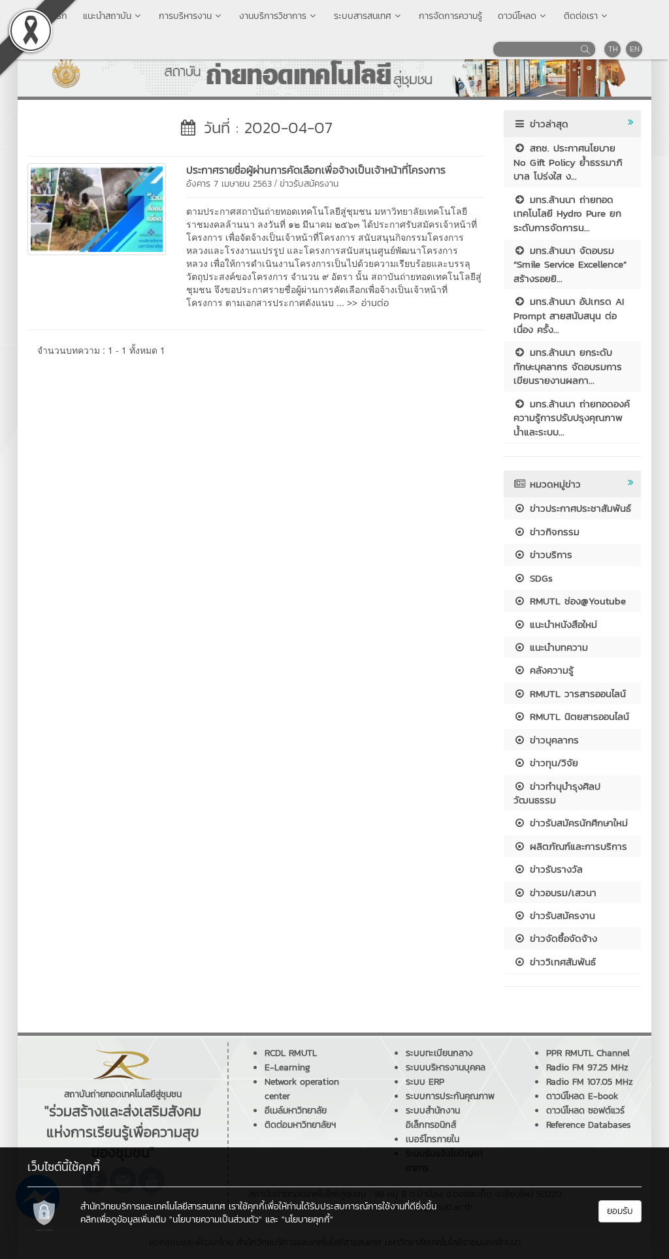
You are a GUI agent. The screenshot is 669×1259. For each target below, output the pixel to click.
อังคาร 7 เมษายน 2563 (229, 184)
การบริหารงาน (185, 16)
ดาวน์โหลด (517, 16)
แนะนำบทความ (557, 647)
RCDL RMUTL (291, 1053)
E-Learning (287, 1067)
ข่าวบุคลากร (552, 739)
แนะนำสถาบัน (107, 16)
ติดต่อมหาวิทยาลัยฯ (300, 1125)
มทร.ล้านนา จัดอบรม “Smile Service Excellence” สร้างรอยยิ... (570, 264)
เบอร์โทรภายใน (432, 1139)
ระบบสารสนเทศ (362, 16)
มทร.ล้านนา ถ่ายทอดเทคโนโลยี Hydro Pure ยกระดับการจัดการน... (567, 213)
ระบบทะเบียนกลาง (439, 1053)
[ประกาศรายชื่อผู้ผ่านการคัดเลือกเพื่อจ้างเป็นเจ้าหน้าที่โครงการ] (96, 207)
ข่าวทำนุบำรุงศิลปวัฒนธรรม (557, 793)
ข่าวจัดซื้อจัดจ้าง (561, 938)
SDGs (539, 577)
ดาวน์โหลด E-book (582, 1096)
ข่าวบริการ (549, 554)
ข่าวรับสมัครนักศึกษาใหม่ (577, 822)
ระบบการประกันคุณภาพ (450, 1096)
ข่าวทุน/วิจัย (552, 762)
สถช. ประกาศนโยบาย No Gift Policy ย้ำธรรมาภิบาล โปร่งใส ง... (568, 161)
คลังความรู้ (550, 669)
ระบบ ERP (425, 1082)
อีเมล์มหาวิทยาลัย (296, 1110)
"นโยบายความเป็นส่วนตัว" (215, 1219)
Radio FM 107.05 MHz (589, 1082)
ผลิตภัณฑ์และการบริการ (576, 846)
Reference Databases (588, 1125)
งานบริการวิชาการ (272, 16)
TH (613, 49)
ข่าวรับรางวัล (554, 869)
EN (635, 49)
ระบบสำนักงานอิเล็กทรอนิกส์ (433, 1118)
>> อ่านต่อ (368, 302)
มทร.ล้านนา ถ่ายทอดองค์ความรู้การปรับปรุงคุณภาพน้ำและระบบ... (572, 417)
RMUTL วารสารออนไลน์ (576, 693)
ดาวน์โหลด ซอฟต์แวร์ (585, 1110)
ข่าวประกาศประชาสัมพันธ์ (578, 508)
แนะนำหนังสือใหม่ (561, 624)
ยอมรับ (620, 1211)
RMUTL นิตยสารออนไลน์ (577, 716)
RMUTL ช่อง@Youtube (576, 600)
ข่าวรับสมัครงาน (309, 184)
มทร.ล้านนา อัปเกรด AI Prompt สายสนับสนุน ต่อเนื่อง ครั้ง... (569, 315)
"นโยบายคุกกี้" (307, 1219)
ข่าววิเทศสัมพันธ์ (561, 961)
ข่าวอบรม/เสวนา (561, 892)
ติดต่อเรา (581, 16)
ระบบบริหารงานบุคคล (445, 1067)
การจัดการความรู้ (450, 16)
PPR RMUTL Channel (588, 1053)
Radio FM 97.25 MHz (587, 1067)
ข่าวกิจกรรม (552, 531)
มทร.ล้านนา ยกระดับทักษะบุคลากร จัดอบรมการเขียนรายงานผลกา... (568, 366)
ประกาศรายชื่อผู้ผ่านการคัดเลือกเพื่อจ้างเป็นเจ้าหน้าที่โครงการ (316, 170)
